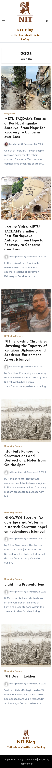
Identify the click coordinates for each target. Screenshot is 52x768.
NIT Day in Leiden (19, 676)
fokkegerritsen (16, 256)
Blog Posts (9, 114)
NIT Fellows (14, 366)
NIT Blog (25, 29)
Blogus (42, 759)
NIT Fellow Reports (14, 336)
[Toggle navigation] (3, 21)
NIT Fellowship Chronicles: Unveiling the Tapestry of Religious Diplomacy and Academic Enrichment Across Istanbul (26, 350)
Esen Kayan (14, 144)
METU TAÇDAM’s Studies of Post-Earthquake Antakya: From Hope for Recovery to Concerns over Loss (25, 128)
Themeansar (25, 763)
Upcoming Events (13, 446)
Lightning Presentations (24, 584)
